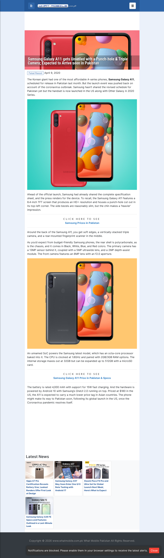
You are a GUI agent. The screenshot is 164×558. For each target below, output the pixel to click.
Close (154, 550)
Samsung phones (84, 242)
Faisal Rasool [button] (35, 73)
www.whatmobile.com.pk (68, 540)
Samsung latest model (76, 353)
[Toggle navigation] (132, 6)
